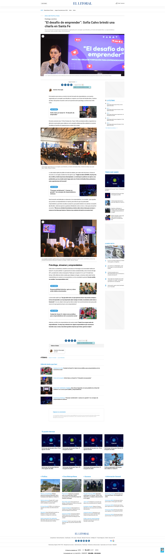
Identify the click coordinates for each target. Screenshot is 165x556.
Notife (106, 537)
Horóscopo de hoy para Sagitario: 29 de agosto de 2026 (115, 119)
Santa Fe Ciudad (52, 357)
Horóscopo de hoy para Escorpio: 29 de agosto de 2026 (115, 124)
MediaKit (115, 544)
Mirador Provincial (86, 537)
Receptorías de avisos (69, 544)
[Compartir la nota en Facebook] (62, 85)
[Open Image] (43, 36)
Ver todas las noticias (111, 128)
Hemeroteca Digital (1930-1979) (55, 544)
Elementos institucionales (94, 544)
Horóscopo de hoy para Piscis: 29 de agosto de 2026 (115, 104)
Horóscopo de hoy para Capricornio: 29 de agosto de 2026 (115, 114)
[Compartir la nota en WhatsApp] (68, 85)
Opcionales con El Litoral (106, 544)
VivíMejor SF (93, 537)
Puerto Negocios (101, 537)
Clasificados (68, 537)
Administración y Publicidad (81, 544)
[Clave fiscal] (162, 552)
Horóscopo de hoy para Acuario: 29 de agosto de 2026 (115, 109)
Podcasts (79, 537)
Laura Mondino (61, 357)
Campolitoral (53, 537)
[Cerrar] (89, 87)
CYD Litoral (73, 537)
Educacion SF (112, 537)
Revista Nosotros (60, 537)
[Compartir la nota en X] (65, 85)
